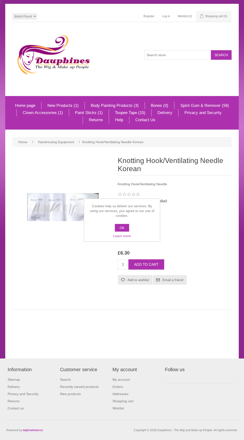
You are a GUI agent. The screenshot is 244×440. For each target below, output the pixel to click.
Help (119, 120)
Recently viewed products (79, 387)
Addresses (120, 394)
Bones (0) (159, 105)
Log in (166, 16)
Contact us (16, 408)
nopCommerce (33, 430)
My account (121, 379)
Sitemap (14, 379)
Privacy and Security (203, 112)
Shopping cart (122, 401)
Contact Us (145, 120)
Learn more (122, 236)
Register (148, 16)
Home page (25, 105)
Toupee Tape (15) (130, 112)
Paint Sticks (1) (89, 112)
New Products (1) (63, 105)
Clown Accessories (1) (43, 112)
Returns (96, 120)
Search (65, 379)
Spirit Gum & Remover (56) (204, 105)
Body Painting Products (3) (115, 105)
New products (70, 394)
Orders (117, 387)
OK (122, 228)
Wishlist (118, 408)
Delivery (165, 112)
